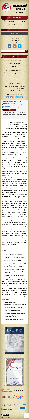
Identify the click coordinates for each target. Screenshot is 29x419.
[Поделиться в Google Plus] (12, 97)
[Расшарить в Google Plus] (19, 46)
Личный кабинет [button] (15, 33)
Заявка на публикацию (14, 17)
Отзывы (14, 66)
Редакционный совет (14, 77)
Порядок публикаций (14, 60)
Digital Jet (11, 417)
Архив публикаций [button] (14, 63)
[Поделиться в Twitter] (17, 97)
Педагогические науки (11, 103)
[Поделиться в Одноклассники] (14, 97)
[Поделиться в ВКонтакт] (7, 97)
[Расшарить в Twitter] (14, 46)
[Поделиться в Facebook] (9, 97)
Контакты (14, 73)
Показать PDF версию (9, 109)
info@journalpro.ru (15, 42)
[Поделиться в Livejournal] (19, 97)
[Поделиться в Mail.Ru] (22, 97)
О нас (14, 56)
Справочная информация (14, 70)
